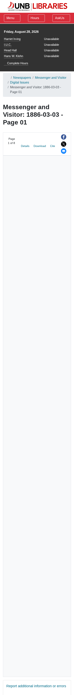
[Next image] (11, 148)
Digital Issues (19, 82)
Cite (52, 146)
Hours (35, 18)
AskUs (60, 18)
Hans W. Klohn (13, 56)
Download (40, 146)
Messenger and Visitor (50, 77)
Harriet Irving (12, 39)
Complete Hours (17, 63)
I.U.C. (7, 44)
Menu (10, 18)
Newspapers (22, 77)
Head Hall (10, 50)
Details (25, 146)
